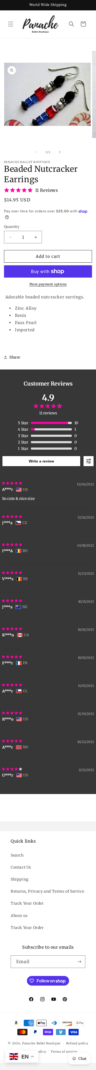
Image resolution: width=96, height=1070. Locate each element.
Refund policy (77, 1043)
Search (17, 855)
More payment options (48, 284)
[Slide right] (60, 152)
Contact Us (21, 867)
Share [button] (14, 357)
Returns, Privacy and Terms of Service (47, 891)
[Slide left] (36, 152)
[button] (11, 24)
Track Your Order (27, 903)
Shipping (20, 879)
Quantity (11, 226)
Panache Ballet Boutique (41, 1043)
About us (19, 915)
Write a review (41, 461)
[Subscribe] (79, 961)
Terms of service (64, 1051)
